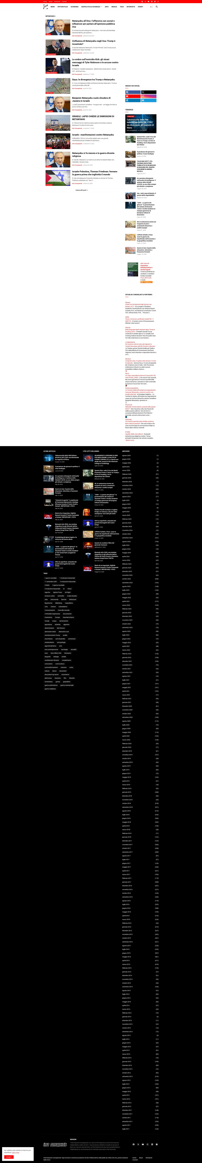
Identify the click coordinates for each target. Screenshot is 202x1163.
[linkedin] (154, 1)
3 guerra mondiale (58, 585)
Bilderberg (58, 603)
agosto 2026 (140, 455)
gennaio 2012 (140, 1106)
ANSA (127, 317)
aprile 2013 (140, 1050)
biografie (47, 656)
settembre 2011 (140, 1121)
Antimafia (61, 596)
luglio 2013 (140, 1039)
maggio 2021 (140, 687)
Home (45, 1)
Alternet (127, 327)
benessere (67, 653)
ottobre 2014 (140, 983)
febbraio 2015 (140, 968)
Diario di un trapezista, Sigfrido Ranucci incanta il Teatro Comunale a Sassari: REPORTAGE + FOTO (67, 515)
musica (114, 7)
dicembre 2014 (140, 975)
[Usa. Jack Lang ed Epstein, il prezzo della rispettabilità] (130, 195)
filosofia (71, 678)
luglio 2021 (140, 680)
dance (54, 671)
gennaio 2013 (140, 1061)
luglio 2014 (140, 994)
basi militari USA (56, 653)
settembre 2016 (140, 897)
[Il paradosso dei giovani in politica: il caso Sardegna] (130, 154)
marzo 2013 (140, 1054)
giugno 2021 (140, 684)
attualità (73, 649)
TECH (122, 7)
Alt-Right (68, 592)
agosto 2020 (140, 721)
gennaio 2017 (140, 882)
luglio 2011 (140, 1129)
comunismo (48, 664)
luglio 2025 (140, 500)
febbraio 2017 (140, 878)
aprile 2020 (140, 736)
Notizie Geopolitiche (131, 388)
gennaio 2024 (140, 568)
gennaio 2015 (140, 972)
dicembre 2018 (140, 796)
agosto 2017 (140, 856)
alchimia (57, 624)
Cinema (53, 606)
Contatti (64, 1)
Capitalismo (69, 603)
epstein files (63, 7)
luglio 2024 (140, 545)
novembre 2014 (140, 979)
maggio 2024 (140, 553)
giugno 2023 (140, 594)
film (65, 678)
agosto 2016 (140, 901)
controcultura (59, 664)
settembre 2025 (140, 493)
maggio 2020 (140, 732)
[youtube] (148, 1)
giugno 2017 (140, 863)
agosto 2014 (140, 990)
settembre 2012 (140, 1076)
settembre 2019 (140, 762)
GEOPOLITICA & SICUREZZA (90, 7)
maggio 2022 (140, 642)
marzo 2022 (140, 650)
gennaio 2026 (140, 478)
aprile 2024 (140, 556)
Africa (69, 589)
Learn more (15, 1152)
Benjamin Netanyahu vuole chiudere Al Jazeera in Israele (91, 99)
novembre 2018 (140, 800)
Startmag (128, 419)
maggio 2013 (140, 1046)
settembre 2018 (140, 807)
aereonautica (63, 621)
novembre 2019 (140, 755)
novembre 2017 (140, 844)
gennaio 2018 (140, 837)
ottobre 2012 (140, 1073)
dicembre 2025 (140, 481)
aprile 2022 (140, 646)
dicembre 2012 (140, 1065)
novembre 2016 (140, 889)
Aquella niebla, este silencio (134, 434)
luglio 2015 (140, 949)
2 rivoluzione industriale (67, 581)
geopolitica (66, 682)
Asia (46, 599)
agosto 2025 (140, 496)
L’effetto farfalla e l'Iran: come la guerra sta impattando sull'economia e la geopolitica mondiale (146, 238)
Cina (46, 606)
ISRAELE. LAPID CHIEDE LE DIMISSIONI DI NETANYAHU (93, 118)
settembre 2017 (140, 852)
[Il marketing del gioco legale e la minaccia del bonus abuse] (48, 539)
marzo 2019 (140, 785)
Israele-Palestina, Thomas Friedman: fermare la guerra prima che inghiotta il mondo (94, 173)
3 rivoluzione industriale (52, 589)
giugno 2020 (140, 728)
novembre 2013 (140, 1024)
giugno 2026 (140, 459)
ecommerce (65, 674)
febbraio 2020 (140, 743)
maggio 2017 (140, 867)
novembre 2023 (140, 575)
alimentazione (49, 628)
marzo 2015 (140, 964)
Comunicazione (50, 610)
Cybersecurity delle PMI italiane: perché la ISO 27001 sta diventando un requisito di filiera (67, 457)
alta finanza (61, 628)
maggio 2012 (140, 1091)
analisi (65, 635)
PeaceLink (128, 405)
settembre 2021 (140, 672)
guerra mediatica (50, 689)
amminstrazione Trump (52, 635)
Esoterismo (48, 617)
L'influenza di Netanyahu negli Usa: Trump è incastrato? (93, 42)
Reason (127, 302)
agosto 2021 (140, 676)
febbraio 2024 (140, 564)
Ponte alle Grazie (145, 278)
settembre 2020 (140, 717)
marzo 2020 (140, 740)
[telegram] (151, 1)
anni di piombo (60, 639)
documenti (62, 671)
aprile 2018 (140, 826)
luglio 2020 (140, 725)
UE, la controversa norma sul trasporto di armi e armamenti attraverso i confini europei (146, 225)
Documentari (67, 614)
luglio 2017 (140, 859)
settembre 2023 (140, 582)
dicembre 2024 (140, 526)
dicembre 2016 (140, 886)
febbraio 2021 (140, 698)
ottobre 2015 (140, 938)
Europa (57, 617)
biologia (56, 656)
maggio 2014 (140, 1002)
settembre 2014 (140, 987)
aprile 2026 (140, 467)
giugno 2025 (140, 504)
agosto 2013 (140, 1035)
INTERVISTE (131, 7)
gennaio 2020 (140, 747)
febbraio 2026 (140, 474)
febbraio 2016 (140, 923)
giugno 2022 (140, 639)
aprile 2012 (140, 1095)
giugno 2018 (140, 818)
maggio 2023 (140, 597)
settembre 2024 (140, 538)
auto (46, 653)
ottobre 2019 (140, 758)
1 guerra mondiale (50, 578)
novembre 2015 (140, 934)
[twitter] (145, 1)
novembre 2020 (140, 710)
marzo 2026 (140, 470)
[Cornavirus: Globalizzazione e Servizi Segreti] (133, 263)
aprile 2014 (140, 1005)
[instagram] (158, 1)
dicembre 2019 (140, 751)
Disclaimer (57, 1)
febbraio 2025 (140, 519)
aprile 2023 (140, 601)
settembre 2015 (140, 942)
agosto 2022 (140, 631)
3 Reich (47, 585)
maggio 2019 (140, 777)
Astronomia (54, 599)
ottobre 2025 (140, 489)
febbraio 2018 (140, 833)
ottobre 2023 (140, 579)
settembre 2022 (140, 627)
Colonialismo (63, 606)
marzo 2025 (140, 515)
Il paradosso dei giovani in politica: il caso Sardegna (145, 153)
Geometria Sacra (68, 617)
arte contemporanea (51, 649)
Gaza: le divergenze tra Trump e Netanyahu (93, 79)
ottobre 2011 (140, 1118)
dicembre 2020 (140, 706)
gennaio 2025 (140, 523)
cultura (47, 671)
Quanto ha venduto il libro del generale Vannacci (104, 544)
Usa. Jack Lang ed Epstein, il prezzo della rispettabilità (146, 194)
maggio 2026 (140, 463)
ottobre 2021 (140, 669)
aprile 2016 (140, 916)
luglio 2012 (140, 1084)
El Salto (127, 432)
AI (63, 589)
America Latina (50, 596)
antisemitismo (49, 642)
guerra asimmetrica (51, 685)
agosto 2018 (140, 811)
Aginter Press (57, 592)
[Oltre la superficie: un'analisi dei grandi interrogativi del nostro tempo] (48, 564)
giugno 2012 (140, 1088)
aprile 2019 (140, 781)
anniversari (71, 639)
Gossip (47, 621)
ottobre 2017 (140, 848)
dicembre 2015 (140, 930)
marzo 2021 (140, 695)
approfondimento (50, 646)
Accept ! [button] (9, 1157)
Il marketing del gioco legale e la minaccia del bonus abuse (66, 538)
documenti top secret (51, 674)
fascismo (58, 678)
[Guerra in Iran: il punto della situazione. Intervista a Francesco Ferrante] (130, 250)
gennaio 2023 (140, 612)
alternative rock (64, 631)
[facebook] (142, 1)
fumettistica (49, 682)
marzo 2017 (140, 874)
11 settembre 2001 (51, 581)
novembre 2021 (140, 665)
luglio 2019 (140, 770)
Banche (63, 599)
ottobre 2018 (140, 803)
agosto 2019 (140, 766)
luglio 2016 (140, 904)
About (50, 1)
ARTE (107, 7)
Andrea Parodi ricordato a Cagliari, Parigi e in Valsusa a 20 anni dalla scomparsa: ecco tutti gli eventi (106, 512)
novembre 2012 (140, 1069)
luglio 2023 (140, 590)
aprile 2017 (140, 871)
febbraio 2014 (140, 1013)
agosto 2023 (140, 586)
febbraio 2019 (140, 788)
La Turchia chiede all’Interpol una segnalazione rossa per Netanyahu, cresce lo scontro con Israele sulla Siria (140, 392)
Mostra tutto (130, 440)
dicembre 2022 (140, 616)
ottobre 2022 (140, 624)
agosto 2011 (140, 1125)
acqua (54, 621)
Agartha (47, 592)
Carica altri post (81, 190)
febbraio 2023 (140, 609)
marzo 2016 (140, 919)
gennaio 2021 (140, 702)
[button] (151, 7)
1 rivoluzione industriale (67, 578)
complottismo (66, 660)
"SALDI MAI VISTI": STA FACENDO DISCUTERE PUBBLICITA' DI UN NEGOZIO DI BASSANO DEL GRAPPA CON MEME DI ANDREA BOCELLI (146, 166)
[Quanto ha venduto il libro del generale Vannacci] (88, 545)
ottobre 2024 (140, 534)
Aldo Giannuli (144, 263)
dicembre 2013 (140, 1020)
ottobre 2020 (140, 713)
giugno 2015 (140, 953)
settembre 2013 (140, 1031)
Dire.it (127, 373)
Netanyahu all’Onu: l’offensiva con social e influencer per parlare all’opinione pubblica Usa (93, 24)
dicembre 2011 (140, 1110)
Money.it (128, 359)
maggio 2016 (140, 912)
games (58, 682)
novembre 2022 (140, 620)
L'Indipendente (130, 342)
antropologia (61, 642)
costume (63, 667)
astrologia (64, 649)
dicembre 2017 (140, 841)
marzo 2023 (140, 605)
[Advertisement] (140, 46)
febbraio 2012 (140, 1103)
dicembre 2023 (140, 571)
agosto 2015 (140, 945)
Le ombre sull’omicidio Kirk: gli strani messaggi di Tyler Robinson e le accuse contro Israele (95, 62)
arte (60, 646)
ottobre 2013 (140, 1028)
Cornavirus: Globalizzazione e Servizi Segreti (146, 267)
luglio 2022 (140, 635)
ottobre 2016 (140, 893)
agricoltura (48, 624)
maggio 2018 (140, 822)
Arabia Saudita (72, 596)
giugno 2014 (140, 998)
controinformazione (51, 667)
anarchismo (48, 639)
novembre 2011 (140, 1114)
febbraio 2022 (140, 654)
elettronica (48, 678)
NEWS (53, 7)
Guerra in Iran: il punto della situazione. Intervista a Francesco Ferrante (146, 250)
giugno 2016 (140, 908)
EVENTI (140, 7)
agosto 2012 (140, 1080)
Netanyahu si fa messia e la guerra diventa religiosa (93, 154)
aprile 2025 (140, 511)
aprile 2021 (140, 691)
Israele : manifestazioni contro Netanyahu (93, 134)
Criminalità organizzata (52, 614)
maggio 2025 (140, 508)
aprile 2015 (140, 960)
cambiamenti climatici (52, 660)
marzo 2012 (140, 1099)
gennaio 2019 (140, 792)
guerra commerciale (66, 685)
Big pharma (48, 603)
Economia (74, 7)
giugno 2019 (140, 773)
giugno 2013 (140, 1043)
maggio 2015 (140, 957)
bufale (64, 656)
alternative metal (50, 631)
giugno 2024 (140, 549)
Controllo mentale (63, 610)
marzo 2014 (140, 1009)
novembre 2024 (140, 530)
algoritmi (66, 624)
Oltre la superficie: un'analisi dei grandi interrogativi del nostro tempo (66, 564)
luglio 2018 (140, 814)
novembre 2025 (140, 485)
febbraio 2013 (140, 1058)
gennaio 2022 (140, 657)
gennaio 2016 (140, 927)
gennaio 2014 (140, 1017)
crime (71, 667)
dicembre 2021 (140, 661)
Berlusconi (72, 599)
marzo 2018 (140, 829)
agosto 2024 (140, 541)
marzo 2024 (140, 560)
